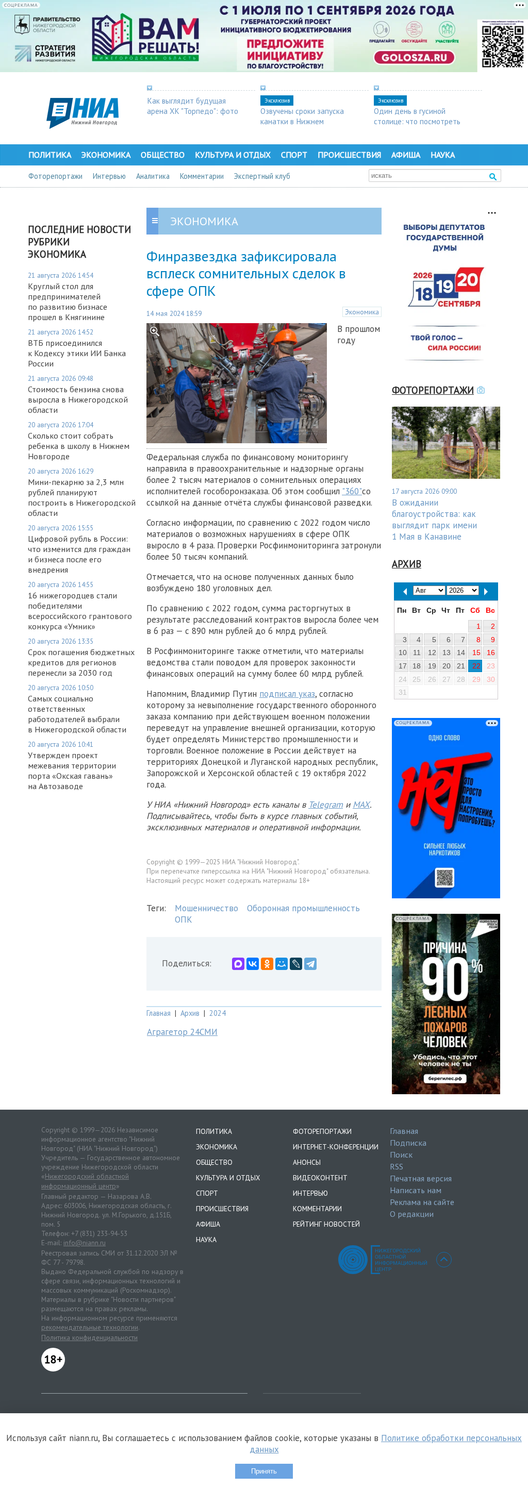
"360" (352, 491)
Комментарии (202, 176)
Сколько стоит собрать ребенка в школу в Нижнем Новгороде (78, 445)
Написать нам (415, 1190)
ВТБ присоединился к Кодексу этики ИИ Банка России (77, 353)
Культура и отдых (233, 154)
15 (476, 652)
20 (446, 666)
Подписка (408, 1142)
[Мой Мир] (281, 964)
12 (432, 652)
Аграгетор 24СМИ (182, 1032)
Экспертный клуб (262, 176)
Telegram (325, 804)
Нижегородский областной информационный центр (85, 1181)
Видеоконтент (320, 1177)
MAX (361, 804)
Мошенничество (206, 908)
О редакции (412, 1214)
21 (461, 666)
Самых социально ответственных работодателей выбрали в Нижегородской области (77, 713)
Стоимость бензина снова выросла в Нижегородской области (78, 399)
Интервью (109, 176)
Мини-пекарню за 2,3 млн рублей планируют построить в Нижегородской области (82, 497)
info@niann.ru (84, 1242)
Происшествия (349, 154)
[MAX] (238, 964)
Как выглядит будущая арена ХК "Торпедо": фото (192, 105)
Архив (190, 1013)
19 (432, 666)
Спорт (294, 154)
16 (491, 652)
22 (476, 666)
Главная (158, 1013)
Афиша (405, 154)
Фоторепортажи (55, 176)
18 (416, 666)
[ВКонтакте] (252, 964)
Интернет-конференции (335, 1146)
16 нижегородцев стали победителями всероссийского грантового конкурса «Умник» (80, 610)
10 (403, 652)
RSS (396, 1166)
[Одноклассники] (267, 964)
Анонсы (307, 1162)
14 (461, 652)
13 (446, 652)
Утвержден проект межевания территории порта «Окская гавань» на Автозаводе (72, 770)
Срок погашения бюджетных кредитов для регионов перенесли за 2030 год (81, 662)
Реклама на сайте (422, 1202)
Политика (49, 154)
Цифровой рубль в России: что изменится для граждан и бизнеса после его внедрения (79, 554)
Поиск (401, 1154)
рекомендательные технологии (89, 1327)
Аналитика (153, 176)
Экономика (105, 154)
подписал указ (287, 693)
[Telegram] (310, 964)
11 (417, 652)
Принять (264, 1471)
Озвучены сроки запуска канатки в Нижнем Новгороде (302, 121)
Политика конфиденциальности (89, 1337)
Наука (443, 154)
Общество (163, 154)
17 (403, 666)
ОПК (183, 919)
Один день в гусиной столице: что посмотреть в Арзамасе (417, 121)
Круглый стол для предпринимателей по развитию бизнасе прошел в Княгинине (67, 301)
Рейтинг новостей (326, 1224)
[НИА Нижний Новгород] (82, 125)
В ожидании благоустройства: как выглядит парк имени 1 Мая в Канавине (434, 519)
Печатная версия (421, 1178)
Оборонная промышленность (303, 908)
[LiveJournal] (296, 964)
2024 (217, 1013)
